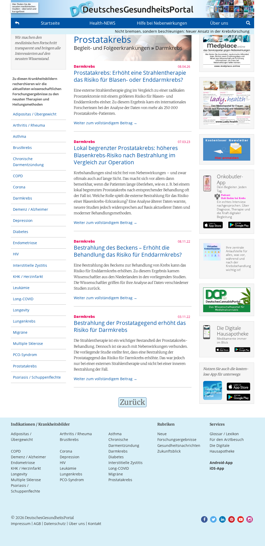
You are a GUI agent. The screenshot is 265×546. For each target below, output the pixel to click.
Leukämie (21, 287)
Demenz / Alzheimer (30, 209)
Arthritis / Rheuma (29, 125)
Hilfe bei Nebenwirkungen (162, 23)
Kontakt (94, 523)
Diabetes (20, 231)
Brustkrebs (22, 147)
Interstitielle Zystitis (30, 265)
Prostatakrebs (25, 366)
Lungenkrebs (24, 321)
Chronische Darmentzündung (28, 161)
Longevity (21, 310)
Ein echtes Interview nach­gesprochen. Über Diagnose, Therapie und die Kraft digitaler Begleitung (233, 209)
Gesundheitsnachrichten (178, 445)
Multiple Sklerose (28, 343)
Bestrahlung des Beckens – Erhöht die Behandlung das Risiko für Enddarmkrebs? (128, 251)
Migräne (20, 332)
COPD (18, 175)
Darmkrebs (22, 198)
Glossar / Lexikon (224, 433)
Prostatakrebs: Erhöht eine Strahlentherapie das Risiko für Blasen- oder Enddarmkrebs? (130, 76)
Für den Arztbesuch (227, 439)
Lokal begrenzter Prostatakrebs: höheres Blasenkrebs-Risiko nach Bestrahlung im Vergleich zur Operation (126, 155)
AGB (37, 523)
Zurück (132, 402)
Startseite (50, 23)
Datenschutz (55, 523)
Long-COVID (23, 298)
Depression (23, 220)
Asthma (19, 136)
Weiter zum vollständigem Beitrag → (105, 122)
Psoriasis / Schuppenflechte (37, 377)
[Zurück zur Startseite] (132, 9)
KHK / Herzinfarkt (28, 276)
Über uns (219, 23)
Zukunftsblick (169, 451)
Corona (19, 187)
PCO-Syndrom (25, 354)
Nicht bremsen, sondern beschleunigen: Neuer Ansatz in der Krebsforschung (176, 31)
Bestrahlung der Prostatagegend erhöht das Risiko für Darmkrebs (130, 326)
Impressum (21, 523)
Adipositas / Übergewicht (34, 114)
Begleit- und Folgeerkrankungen (112, 47)
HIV (16, 253)
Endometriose (25, 242)
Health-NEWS (102, 23)
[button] (204, 519)
